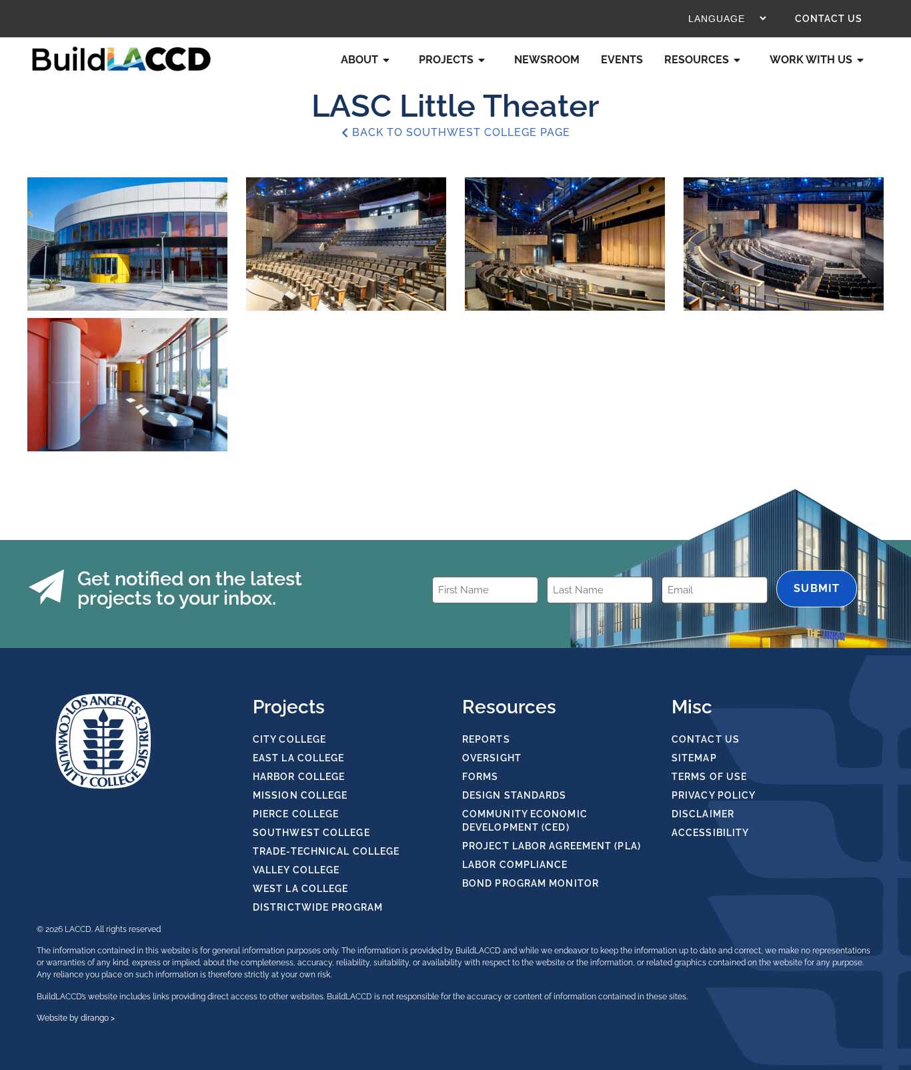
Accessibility (710, 832)
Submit (817, 588)
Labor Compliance (515, 864)
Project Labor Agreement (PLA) (551, 846)
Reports (486, 739)
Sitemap (694, 758)
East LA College (299, 758)
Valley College (296, 870)
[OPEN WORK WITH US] (864, 60)
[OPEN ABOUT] (389, 60)
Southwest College (311, 832)
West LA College (301, 888)
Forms (480, 776)
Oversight (492, 758)
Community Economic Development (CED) (525, 821)
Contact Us (828, 18)
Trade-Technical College (326, 851)
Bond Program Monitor (530, 883)
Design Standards (514, 795)
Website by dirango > (76, 1018)
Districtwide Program (318, 907)
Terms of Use (709, 776)
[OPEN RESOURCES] (740, 60)
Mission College (300, 795)
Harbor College (299, 776)
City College (289, 739)
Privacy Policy (714, 795)
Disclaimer (703, 814)
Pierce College (296, 814)
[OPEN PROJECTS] (485, 60)
